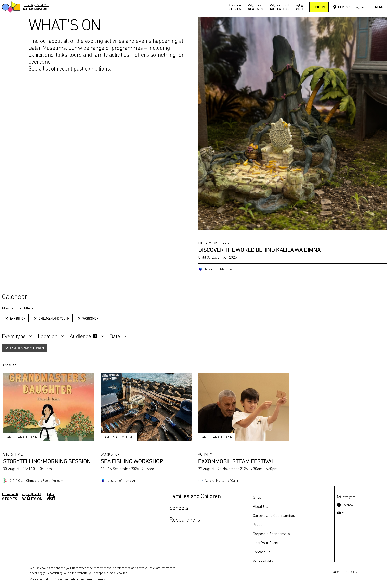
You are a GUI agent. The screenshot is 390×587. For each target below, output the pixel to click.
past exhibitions (92, 68)
